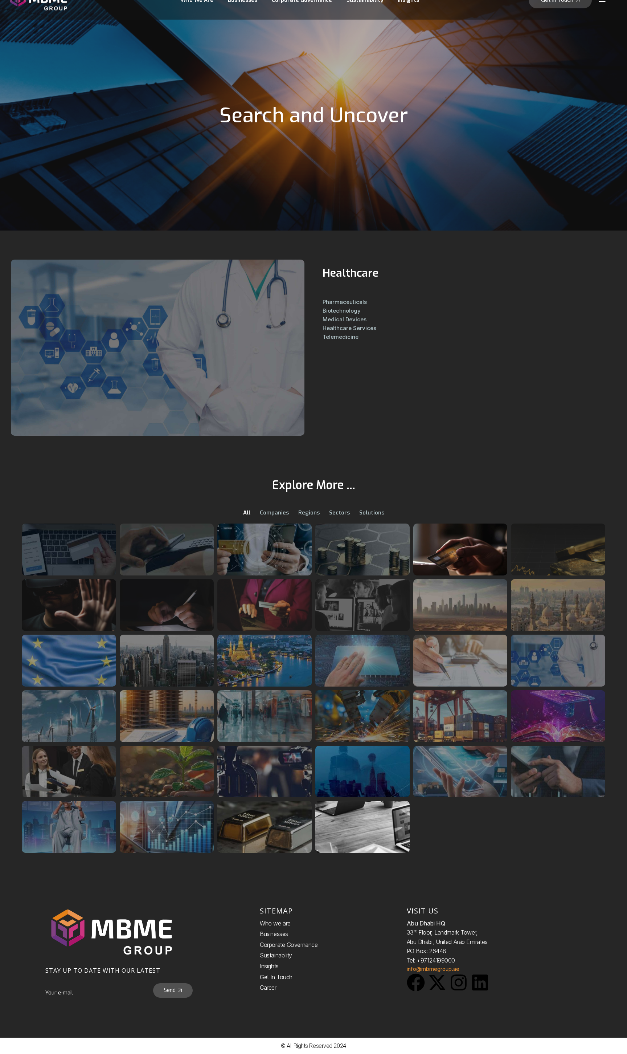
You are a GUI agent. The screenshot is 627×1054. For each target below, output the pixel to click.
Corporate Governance (288, 944)
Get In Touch (276, 977)
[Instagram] (459, 982)
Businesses (274, 933)
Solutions (371, 512)
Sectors (339, 512)
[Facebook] (416, 982)
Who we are (275, 923)
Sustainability (276, 955)
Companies (274, 512)
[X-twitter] (437, 982)
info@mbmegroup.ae (433, 968)
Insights (269, 966)
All (246, 512)
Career (268, 987)
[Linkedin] (480, 982)
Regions (309, 512)
